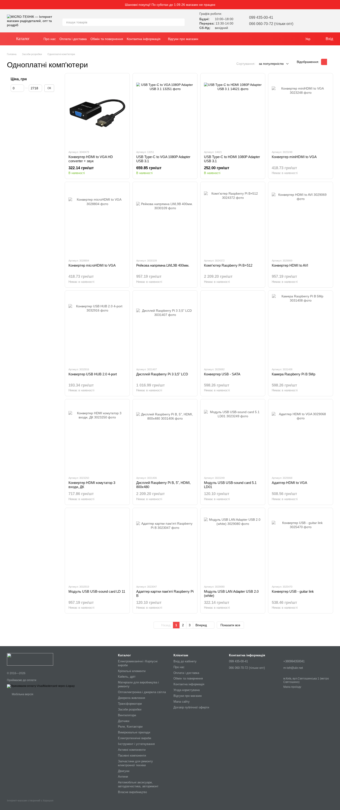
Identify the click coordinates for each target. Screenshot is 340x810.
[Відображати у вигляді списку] (330, 62)
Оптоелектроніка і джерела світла (142, 692)
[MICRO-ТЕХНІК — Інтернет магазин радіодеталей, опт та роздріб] (30, 659)
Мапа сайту (181, 701)
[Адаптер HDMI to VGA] (300, 437)
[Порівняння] (317, 21)
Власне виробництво (132, 792)
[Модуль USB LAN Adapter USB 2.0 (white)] (233, 546)
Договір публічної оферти (191, 707)
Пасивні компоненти (132, 755)
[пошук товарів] (181, 22)
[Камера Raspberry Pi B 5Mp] (300, 329)
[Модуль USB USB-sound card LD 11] (97, 546)
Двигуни (123, 771)
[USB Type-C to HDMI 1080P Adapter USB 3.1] (233, 111)
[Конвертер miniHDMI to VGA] (300, 111)
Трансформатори (130, 703)
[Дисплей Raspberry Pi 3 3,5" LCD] (165, 329)
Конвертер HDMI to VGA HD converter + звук (90, 159)
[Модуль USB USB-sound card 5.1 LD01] (233, 437)
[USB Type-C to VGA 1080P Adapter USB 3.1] (165, 111)
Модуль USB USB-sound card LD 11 (96, 591)
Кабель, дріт (127, 676)
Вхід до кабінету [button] (185, 661)
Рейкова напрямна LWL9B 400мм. (162, 265)
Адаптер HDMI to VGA (289, 483)
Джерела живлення (131, 698)
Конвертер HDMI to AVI (290, 265)
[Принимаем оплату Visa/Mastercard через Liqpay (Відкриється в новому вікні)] (41, 686)
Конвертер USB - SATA (222, 374)
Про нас (49, 39)
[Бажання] (305, 21)
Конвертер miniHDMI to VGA (294, 157)
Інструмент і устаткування (136, 744)
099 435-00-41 (261, 17)
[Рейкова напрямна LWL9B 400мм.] (165, 220)
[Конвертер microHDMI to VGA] (97, 220)
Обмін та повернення (106, 39)
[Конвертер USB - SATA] (233, 329)
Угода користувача (186, 690)
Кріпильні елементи (131, 671)
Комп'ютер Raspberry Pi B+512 (228, 265)
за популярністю (271, 63)
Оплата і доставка (73, 39)
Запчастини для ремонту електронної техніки (135, 763)
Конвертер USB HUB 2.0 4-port (92, 374)
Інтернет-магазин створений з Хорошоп (30, 800)
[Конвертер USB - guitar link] (300, 546)
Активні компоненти (131, 749)
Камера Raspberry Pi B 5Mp (293, 374)
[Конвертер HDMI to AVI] (300, 220)
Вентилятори (127, 715)
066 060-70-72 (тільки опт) (271, 24)
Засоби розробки (129, 709)
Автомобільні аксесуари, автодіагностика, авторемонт (138, 784)
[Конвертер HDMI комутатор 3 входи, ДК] (97, 437)
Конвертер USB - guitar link (293, 591)
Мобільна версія (22, 694)
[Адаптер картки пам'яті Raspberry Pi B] (165, 546)
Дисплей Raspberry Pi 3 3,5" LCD (162, 374)
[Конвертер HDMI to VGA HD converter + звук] (97, 111)
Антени (123, 776)
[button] (336, 4)
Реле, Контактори (130, 726)
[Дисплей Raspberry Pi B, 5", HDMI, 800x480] (165, 437)
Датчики (123, 721)
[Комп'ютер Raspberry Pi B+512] (233, 220)
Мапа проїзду (292, 686)
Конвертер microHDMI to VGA (92, 265)
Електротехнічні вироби (134, 738)
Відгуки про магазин (183, 39)
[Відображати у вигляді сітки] (324, 62)
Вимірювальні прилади (134, 732)
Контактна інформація (144, 39)
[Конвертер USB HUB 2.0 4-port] (97, 329)
